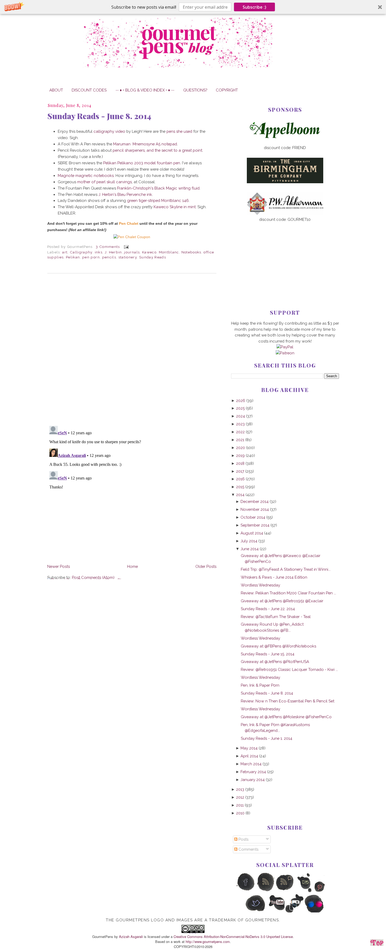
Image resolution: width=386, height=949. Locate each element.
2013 (240, 789)
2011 (240, 805)
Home (132, 566)
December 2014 (255, 501)
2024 (240, 416)
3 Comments (108, 246)
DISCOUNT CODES (89, 90)
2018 (240, 463)
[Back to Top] (376, 943)
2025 (240, 408)
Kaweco (149, 252)
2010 (240, 813)
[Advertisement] (285, 257)
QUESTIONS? (195, 90)
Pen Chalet (128, 223)
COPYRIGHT (227, 90)
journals (132, 252)
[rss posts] (265, 891)
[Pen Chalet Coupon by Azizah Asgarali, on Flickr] (132, 237)
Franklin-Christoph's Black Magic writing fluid (158, 188)
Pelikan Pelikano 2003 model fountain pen (141, 163)
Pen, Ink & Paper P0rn (260, 685)
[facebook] (245, 891)
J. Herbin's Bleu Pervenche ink (125, 194)
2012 (240, 797)
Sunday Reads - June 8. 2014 (99, 116)
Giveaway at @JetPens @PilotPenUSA (275, 661)
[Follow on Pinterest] (324, 891)
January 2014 (253, 779)
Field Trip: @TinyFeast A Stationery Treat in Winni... (286, 569)
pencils (109, 257)
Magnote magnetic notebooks (86, 175)
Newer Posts (58, 566)
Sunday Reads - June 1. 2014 (266, 738)
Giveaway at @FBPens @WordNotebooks (278, 646)
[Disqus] (131, 349)
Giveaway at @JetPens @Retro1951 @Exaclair (282, 601)
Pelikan (73, 257)
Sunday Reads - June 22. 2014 (268, 608)
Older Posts (205, 566)
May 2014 (249, 748)
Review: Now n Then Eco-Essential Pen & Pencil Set (287, 701)
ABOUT (56, 90)
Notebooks (191, 252)
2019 (240, 455)
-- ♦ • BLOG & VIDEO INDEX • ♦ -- (145, 90)
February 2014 (253, 771)
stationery (127, 257)
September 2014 (255, 525)
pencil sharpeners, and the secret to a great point (157, 150)
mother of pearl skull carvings (104, 182)
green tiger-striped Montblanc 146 (158, 200)
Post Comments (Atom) (93, 577)
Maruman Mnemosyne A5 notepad (145, 144)
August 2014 (252, 533)
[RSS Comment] (285, 891)
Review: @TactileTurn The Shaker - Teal (276, 616)
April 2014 (249, 756)
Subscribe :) (254, 7)
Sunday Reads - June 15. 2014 (267, 654)
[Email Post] (125, 246)
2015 (240, 486)
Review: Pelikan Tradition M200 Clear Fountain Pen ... (288, 593)
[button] (193, 7)
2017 (240, 471)
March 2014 (251, 764)
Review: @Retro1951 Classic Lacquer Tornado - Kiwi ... (289, 669)
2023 (240, 424)
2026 (240, 400)
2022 (240, 432)
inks (98, 252)
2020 (240, 447)
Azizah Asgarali (131, 936)
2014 (240, 494)
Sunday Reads (152, 257)
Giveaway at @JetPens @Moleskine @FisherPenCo (286, 717)
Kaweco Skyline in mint (175, 207)
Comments (247, 849)
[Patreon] (285, 353)
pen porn (91, 257)
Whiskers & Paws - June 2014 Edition (274, 577)
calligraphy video (109, 131)
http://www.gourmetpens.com (208, 941)
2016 (240, 479)
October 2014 (253, 517)
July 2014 (249, 541)
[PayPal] (285, 347)
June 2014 (250, 549)
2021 (240, 439)
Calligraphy (81, 252)
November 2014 (255, 509)
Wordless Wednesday (260, 585)
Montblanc (169, 252)
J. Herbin (113, 252)
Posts (242, 839)
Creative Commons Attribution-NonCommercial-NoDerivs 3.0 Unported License (233, 936)
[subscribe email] (305, 891)
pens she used (179, 131)
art (64, 252)
